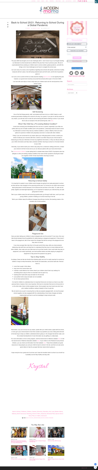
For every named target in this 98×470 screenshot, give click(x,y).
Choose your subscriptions (74, 44)
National (14, 413)
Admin (28, 28)
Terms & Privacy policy (77, 61)
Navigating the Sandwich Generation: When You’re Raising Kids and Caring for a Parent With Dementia (19, 441)
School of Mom (36, 413)
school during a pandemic (47, 417)
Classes (34, 411)
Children (29, 411)
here (52, 120)
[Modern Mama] (49, 9)
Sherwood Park (51, 413)
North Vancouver (21, 413)
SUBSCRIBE (77, 57)
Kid (50, 411)
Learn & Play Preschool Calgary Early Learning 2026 (37, 460)
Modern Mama (59, 411)
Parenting (29, 413)
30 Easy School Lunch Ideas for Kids (18, 459)
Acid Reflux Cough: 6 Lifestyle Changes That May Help (37, 441)
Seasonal (43, 413)
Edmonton (39, 411)
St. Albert (37, 415)
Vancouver (44, 415)
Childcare (23, 411)
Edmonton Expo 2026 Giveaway (54, 440)
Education (45, 411)
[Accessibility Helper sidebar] (96, 1)
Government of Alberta (20, 151)
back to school (47, 76)
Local (52, 411)
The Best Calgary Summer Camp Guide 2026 (56, 460)
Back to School (16, 411)
